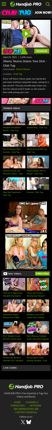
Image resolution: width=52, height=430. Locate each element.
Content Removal (26, 412)
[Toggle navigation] (4, 4)
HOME (17, 402)
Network (35, 405)
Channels (32, 402)
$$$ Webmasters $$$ (26, 409)
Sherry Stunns (23, 69)
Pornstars (18, 405)
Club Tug (17, 74)
